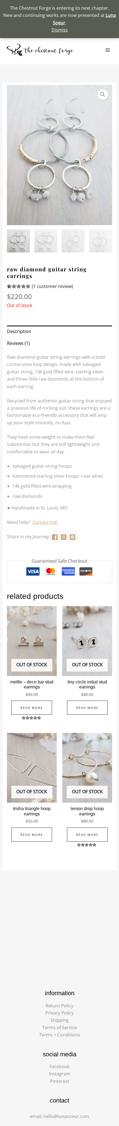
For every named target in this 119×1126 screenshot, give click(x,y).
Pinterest (59, 1081)
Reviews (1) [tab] (18, 343)
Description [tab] (19, 331)
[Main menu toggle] (107, 50)
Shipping (59, 1020)
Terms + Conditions (59, 1035)
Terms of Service (59, 1027)
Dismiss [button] (59, 30)
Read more (31, 708)
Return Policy (59, 1006)
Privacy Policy (59, 1013)
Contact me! (45, 522)
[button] (103, 94)
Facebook (59, 1066)
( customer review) (52, 286)
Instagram (59, 1074)
